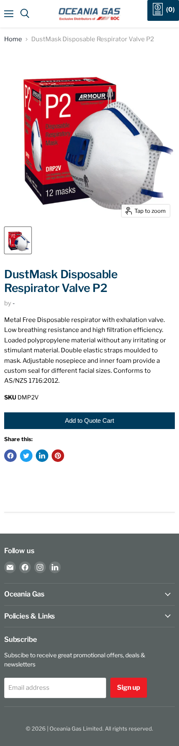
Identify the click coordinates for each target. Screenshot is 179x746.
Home (13, 39)
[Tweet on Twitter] (26, 455)
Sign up (128, 687)
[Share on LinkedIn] (42, 455)
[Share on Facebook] (10, 455)
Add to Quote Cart (89, 420)
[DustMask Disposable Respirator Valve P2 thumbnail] (18, 240)
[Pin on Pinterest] (58, 455)
